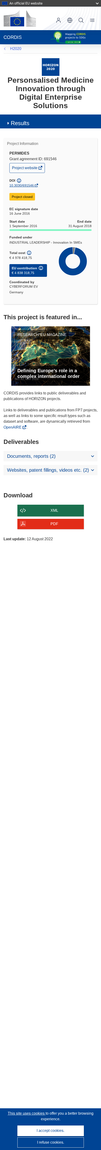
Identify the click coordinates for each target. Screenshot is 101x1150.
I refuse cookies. (50, 1142)
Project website (25, 169)
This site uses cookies (27, 1113)
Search (81, 20)
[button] (70, 20)
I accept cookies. (50, 1131)
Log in (58, 20)
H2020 (15, 49)
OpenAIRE (13, 427)
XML (54, 510)
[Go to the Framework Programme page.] (50, 67)
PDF (54, 524)
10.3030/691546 (21, 185)
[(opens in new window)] (20, 18)
